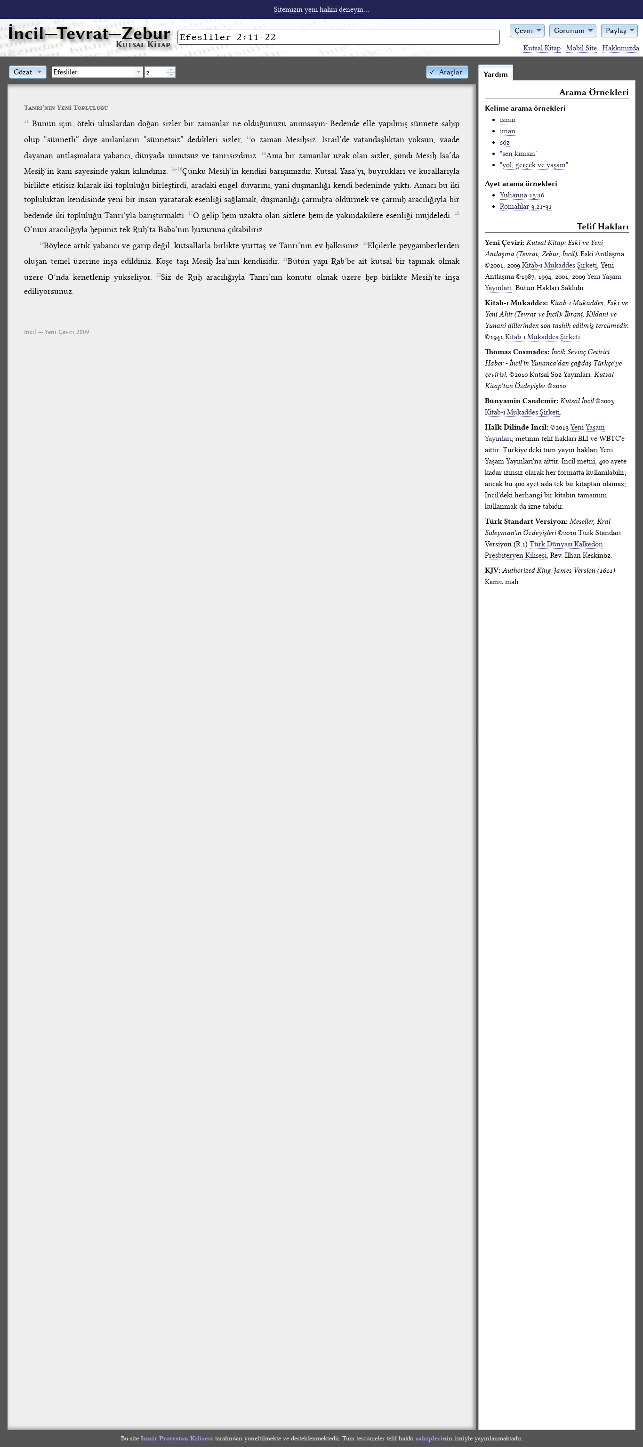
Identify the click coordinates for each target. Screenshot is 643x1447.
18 (457, 213)
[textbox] (93, 72)
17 (190, 213)
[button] (527, 29)
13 (263, 153)
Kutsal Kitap (542, 48)
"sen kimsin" (519, 153)
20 (365, 243)
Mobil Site (581, 48)
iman (507, 131)
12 (248, 137)
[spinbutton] (155, 72)
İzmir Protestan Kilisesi (177, 1438)
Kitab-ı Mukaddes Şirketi (559, 265)
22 (158, 275)
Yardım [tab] (495, 74)
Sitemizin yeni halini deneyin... (321, 9)
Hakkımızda (621, 48)
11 (26, 121)
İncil (89, 33)
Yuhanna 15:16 (522, 195)
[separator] (477, 747)
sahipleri (429, 1438)
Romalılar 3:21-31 (526, 206)
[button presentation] (138, 72)
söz (505, 142)
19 (41, 243)
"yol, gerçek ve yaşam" (534, 165)
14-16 (176, 169)
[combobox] (97, 72)
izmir (508, 119)
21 (285, 259)
